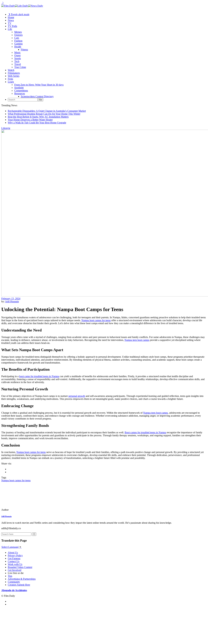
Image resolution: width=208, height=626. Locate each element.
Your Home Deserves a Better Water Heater (30, 119)
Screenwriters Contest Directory (37, 96)
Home (11, 17)
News (11, 20)
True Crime (20, 67)
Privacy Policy (15, 555)
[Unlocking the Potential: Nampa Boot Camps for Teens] (23, 509)
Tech (16, 61)
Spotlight (19, 87)
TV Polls (12, 26)
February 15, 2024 (10, 298)
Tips (10, 576)
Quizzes (18, 35)
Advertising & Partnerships (22, 579)
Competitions (21, 90)
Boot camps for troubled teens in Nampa (145, 432)
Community (14, 581)
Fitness (24, 49)
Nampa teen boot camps (136, 340)
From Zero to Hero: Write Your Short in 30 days (39, 84)
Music (17, 52)
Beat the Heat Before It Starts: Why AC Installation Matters (38, 116)
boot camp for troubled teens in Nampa (39, 376)
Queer (17, 55)
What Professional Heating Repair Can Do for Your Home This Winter (44, 113)
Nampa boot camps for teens (96, 320)
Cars (16, 37)
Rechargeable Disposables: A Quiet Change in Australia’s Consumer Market (47, 111)
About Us (13, 552)
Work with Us (15, 564)
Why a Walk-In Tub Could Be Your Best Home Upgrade (37, 122)
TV (9, 23)
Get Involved (14, 570)
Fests (10, 78)
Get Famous (14, 558)
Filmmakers (14, 73)
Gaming (18, 43)
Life (10, 29)
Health (17, 46)
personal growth (76, 396)
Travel (17, 64)
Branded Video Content (20, 567)
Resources (19, 93)
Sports (17, 58)
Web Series (13, 76)
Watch (11, 70)
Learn (11, 81)
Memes (18, 32)
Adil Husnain (12, 301)
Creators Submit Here (19, 584)
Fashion (18, 40)
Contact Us (13, 561)
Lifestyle (5, 128)
